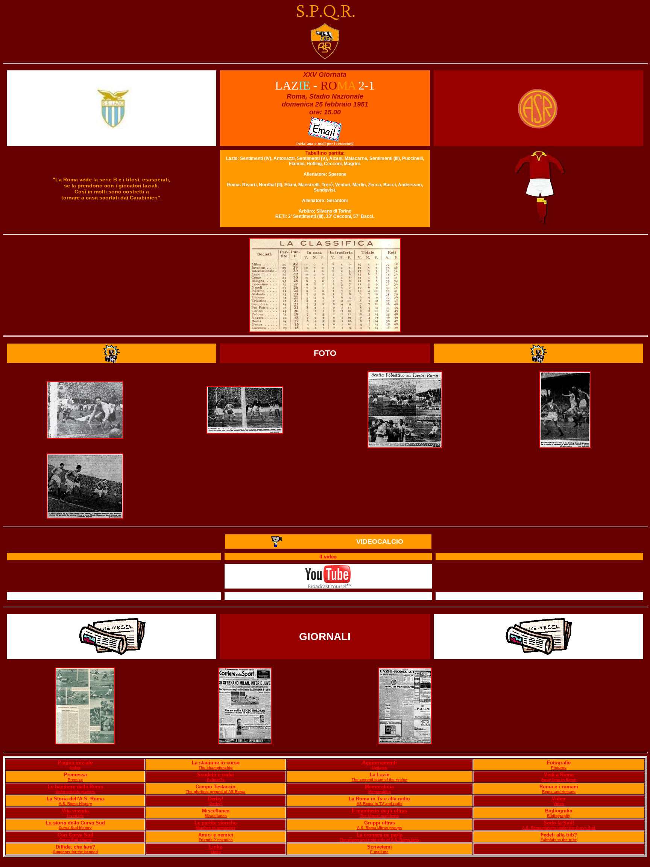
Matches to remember (215, 828)
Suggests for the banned (75, 852)
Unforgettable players (75, 791)
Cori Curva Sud (75, 835)
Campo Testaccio (215, 786)
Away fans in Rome (558, 779)
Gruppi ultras (379, 823)
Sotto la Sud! (559, 823)
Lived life (75, 816)
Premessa (75, 774)
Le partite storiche (215, 823)
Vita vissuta (75, 811)
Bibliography (558, 816)
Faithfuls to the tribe (559, 840)
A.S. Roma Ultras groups (379, 828)
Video (558, 799)
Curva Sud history (75, 828)
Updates (379, 767)
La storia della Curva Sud (75, 823)
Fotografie (559, 762)
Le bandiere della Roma (75, 786)
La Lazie (379, 774)
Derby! (215, 799)
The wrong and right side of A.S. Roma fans (379, 840)
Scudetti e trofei (215, 774)
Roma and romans (559, 791)
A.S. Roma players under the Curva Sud (558, 828)
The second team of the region (379, 779)
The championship (215, 767)
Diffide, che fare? (75, 847)
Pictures (558, 767)
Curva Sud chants (75, 840)
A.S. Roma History (75, 804)
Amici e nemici (215, 835)
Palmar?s (216, 779)
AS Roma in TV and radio (379, 804)
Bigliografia (558, 811)
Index (75, 767)
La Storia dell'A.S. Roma (75, 799)
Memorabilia (379, 786)
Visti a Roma (559, 774)
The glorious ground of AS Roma (215, 791)
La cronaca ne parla (379, 835)
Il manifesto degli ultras (379, 811)
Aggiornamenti (379, 762)
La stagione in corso (216, 762)
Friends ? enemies (216, 840)
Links (215, 847)
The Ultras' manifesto (379, 816)
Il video (328, 557)
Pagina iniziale (75, 762)
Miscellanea (215, 811)
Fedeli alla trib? (559, 835)
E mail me (379, 852)
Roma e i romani (558, 786)
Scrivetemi (379, 847)
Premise (75, 779)
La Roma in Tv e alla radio (379, 799)
